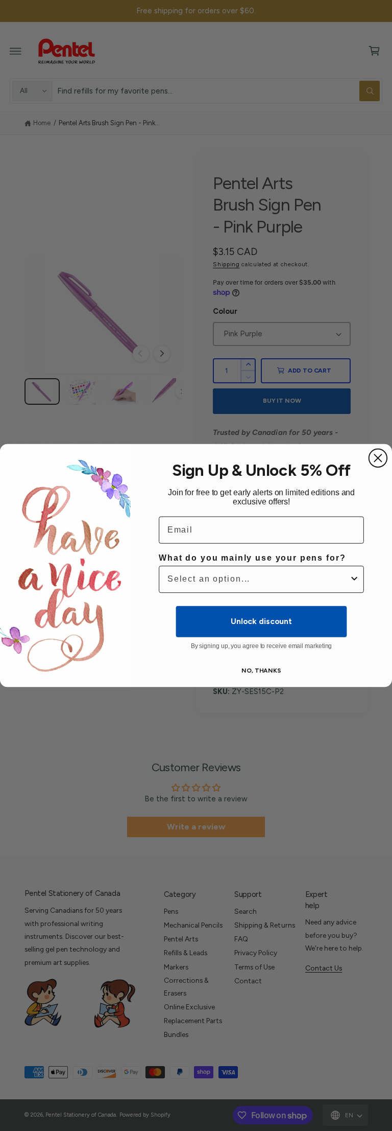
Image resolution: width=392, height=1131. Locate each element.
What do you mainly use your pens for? (252, 557)
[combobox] (258, 579)
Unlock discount (261, 621)
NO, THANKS (261, 670)
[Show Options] (354, 579)
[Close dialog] (378, 458)
